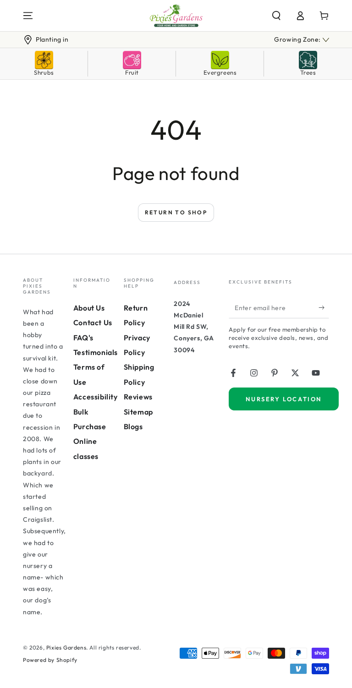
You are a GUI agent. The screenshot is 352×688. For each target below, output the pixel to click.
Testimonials (95, 352)
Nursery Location (284, 399)
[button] (276, 15)
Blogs (133, 426)
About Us (89, 307)
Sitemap (138, 411)
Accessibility (95, 396)
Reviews (138, 396)
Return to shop (176, 212)
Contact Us (92, 322)
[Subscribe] (324, 308)
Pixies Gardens (66, 647)
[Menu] (28, 15)
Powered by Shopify (50, 659)
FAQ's (83, 337)
